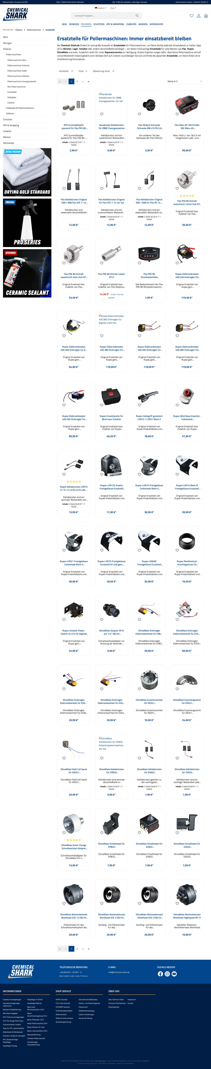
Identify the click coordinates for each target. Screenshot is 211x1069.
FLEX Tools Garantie (63, 1003)
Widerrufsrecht (61, 1014)
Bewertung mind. (102, 71)
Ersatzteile (12, 91)
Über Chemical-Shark (116, 999)
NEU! (5, 37)
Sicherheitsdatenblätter (64, 1010)
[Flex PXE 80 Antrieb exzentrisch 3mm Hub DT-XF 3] (74, 255)
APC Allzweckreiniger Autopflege (10, 1040)
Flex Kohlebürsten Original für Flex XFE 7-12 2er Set (111, 201)
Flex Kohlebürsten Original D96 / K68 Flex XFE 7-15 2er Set (74, 201)
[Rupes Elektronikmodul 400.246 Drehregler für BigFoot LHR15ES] (187, 255)
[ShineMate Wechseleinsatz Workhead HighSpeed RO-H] (187, 895)
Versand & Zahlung (85, 1018)
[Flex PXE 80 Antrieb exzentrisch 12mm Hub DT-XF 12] (187, 180)
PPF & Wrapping (11, 125)
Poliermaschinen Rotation (18, 76)
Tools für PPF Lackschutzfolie (13, 1028)
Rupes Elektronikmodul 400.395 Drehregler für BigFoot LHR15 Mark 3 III (73, 417)
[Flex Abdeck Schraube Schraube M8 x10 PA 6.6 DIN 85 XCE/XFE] (149, 106)
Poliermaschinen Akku (16, 60)
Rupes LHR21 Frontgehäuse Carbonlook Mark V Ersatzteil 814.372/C (74, 563)
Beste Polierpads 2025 (35, 1019)
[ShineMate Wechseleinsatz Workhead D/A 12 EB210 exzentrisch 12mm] (74, 895)
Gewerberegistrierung (63, 1022)
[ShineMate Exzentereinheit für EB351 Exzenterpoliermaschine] (149, 681)
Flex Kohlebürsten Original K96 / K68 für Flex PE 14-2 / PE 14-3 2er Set (149, 201)
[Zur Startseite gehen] (15, 14)
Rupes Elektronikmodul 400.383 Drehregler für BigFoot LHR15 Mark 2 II (187, 348)
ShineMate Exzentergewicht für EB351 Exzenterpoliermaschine (187, 701)
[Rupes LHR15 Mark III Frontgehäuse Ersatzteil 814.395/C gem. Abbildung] (187, 466)
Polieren (7, 49)
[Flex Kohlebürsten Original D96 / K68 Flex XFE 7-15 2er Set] (74, 180)
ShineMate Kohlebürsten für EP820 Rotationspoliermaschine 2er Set (111, 771)
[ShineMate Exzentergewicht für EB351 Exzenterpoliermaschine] (187, 681)
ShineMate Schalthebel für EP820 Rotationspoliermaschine (111, 845)
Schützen (7, 119)
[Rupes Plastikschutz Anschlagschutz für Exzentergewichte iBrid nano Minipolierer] (187, 542)
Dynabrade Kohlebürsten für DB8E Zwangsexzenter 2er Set (111, 126)
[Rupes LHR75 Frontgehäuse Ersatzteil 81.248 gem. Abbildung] (111, 542)
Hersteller (64, 71)
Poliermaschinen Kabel (17, 70)
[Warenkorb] (205, 15)
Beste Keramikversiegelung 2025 (37, 1014)
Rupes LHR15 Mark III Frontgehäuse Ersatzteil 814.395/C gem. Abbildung (187, 487)
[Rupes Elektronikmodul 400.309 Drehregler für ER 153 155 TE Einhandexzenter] (74, 328)
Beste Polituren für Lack (35, 1027)
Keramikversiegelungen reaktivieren (11, 1004)
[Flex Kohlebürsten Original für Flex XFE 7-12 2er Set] (111, 180)
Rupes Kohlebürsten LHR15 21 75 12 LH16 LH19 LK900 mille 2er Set (74, 488)
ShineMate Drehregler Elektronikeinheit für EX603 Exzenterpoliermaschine (74, 701)
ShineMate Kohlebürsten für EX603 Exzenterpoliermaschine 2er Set (149, 771)
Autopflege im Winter (35, 999)
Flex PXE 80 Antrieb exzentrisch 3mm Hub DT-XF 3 (74, 275)
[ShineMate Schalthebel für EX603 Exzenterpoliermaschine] (149, 824)
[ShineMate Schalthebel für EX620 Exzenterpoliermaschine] (187, 824)
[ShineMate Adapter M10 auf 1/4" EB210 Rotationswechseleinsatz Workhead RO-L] (111, 611)
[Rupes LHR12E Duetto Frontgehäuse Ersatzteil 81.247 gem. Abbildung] (111, 466)
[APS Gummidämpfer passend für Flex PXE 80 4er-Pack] (74, 106)
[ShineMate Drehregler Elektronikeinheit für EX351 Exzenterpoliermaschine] (187, 611)
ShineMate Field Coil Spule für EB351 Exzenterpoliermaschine (74, 771)
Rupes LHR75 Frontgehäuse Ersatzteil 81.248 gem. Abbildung (111, 563)
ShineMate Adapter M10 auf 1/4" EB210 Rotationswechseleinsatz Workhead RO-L (111, 632)
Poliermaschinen (13, 54)
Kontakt (130, 1003)
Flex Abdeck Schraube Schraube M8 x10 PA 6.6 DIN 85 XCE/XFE (149, 126)
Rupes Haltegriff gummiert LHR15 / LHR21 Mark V (149, 417)
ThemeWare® (129, 1063)
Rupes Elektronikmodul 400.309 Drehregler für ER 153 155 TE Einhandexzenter (74, 348)
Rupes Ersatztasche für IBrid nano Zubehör (111, 417)
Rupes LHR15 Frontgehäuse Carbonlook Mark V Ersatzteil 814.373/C (149, 487)
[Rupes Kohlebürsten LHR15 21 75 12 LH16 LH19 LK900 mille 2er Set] (74, 466)
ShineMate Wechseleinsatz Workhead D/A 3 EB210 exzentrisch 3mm (111, 916)
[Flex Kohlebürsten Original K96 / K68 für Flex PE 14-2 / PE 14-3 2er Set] (149, 180)
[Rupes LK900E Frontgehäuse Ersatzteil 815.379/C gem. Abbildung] (149, 542)
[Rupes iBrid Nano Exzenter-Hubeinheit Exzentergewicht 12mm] (187, 397)
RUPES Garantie (61, 999)
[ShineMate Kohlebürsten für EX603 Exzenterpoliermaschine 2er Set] (149, 750)
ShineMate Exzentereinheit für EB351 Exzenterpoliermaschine (149, 701)
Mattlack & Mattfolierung (12, 1009)
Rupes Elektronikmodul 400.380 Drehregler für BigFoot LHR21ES (111, 348)
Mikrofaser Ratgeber (10, 1013)
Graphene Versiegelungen (12, 999)
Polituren (10, 113)
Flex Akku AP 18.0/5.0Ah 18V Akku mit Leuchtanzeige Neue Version (187, 126)
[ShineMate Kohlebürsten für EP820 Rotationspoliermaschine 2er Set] (111, 750)
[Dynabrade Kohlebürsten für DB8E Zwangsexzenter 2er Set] (111, 106)
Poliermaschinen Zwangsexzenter (21, 81)
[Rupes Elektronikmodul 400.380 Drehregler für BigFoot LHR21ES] (111, 328)
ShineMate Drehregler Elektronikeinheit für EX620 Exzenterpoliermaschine (111, 701)
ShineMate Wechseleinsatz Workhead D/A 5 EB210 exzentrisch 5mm (149, 916)
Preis (81, 71)
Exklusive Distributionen (117, 1003)
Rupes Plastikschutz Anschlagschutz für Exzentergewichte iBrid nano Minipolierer (187, 563)
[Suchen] (137, 15)
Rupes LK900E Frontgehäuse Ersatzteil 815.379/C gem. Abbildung (149, 563)
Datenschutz (83, 1007)
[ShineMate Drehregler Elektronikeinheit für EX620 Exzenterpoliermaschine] (111, 681)
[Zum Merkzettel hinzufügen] (64, 113)
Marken (7, 137)
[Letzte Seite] (89, 81)
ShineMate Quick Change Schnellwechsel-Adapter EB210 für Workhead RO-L (73, 847)
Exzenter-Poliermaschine (36, 1038)
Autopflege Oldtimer (34, 1003)
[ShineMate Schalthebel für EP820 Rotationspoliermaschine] (111, 824)
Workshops (8, 143)
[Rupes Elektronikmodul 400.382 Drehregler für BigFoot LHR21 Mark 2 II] (149, 328)
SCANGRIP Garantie (63, 1007)
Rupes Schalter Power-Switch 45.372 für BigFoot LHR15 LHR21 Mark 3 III (74, 632)
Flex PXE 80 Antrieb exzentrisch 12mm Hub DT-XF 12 (187, 202)
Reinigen (7, 43)
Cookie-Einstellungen (86, 1014)
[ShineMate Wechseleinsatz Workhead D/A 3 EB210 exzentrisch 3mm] (111, 895)
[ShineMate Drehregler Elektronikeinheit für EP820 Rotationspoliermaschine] (149, 611)
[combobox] (101, 15)
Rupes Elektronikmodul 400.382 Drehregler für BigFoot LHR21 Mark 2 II (149, 348)
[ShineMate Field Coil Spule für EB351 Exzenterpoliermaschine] (74, 750)
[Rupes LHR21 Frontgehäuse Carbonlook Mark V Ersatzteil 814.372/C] (74, 542)
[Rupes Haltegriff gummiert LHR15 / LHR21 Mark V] (149, 397)
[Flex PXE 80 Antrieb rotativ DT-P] (111, 255)
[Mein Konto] (199, 15)
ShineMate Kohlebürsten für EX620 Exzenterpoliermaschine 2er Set (187, 771)
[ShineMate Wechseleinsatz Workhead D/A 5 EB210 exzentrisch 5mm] (149, 895)
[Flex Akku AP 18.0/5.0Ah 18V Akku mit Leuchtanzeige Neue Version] (187, 106)
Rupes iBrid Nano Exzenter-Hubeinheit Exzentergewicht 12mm (187, 417)
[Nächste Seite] (83, 81)
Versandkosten (100, 1060)
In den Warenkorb (74, 157)
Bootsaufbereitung (33, 1034)
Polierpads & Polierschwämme (20, 108)
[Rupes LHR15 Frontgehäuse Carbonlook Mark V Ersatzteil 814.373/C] (149, 466)
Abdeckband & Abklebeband (13, 1032)
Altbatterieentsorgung (86, 1010)
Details (149, 519)
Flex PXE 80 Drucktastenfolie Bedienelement (149, 275)
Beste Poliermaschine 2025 (37, 1023)
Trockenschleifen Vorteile (12, 1024)
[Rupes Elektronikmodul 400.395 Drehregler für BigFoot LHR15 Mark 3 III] (74, 397)
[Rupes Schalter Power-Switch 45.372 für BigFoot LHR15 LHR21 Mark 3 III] (74, 611)
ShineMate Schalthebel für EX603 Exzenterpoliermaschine (149, 845)
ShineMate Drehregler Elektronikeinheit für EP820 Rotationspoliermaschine (149, 632)
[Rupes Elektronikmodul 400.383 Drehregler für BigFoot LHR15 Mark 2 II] (187, 328)
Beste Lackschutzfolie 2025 (37, 1030)
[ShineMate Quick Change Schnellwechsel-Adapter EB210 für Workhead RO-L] (74, 824)
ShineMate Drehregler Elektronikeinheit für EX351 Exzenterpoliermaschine (187, 632)
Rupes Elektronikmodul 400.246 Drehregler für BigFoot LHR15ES (187, 275)
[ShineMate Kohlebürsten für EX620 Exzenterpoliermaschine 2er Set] (187, 750)
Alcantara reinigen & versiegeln (14, 1035)
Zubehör (10, 102)
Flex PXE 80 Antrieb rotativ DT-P (111, 275)
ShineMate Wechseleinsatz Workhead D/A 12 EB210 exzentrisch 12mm (73, 916)
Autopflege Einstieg (10, 1045)
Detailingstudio (113, 1007)
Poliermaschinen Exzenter (18, 65)
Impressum (132, 999)
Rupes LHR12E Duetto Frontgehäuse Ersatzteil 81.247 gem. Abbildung (111, 487)
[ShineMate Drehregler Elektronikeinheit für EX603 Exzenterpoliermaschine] (74, 681)
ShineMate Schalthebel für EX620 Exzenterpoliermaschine (187, 845)
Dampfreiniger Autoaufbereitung (33, 1043)
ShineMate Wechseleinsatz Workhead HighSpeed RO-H (187, 916)
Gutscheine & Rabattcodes (88, 999)
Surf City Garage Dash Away (13, 1020)
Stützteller (11, 97)
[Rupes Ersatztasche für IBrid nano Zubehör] (111, 397)
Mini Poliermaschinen (16, 86)
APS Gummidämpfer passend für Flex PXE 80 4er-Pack (74, 126)
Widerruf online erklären (64, 1018)
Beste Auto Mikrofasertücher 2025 (35, 1008)
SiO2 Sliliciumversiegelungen (13, 1017)
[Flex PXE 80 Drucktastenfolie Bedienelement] (149, 255)
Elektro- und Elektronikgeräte (89, 1003)
